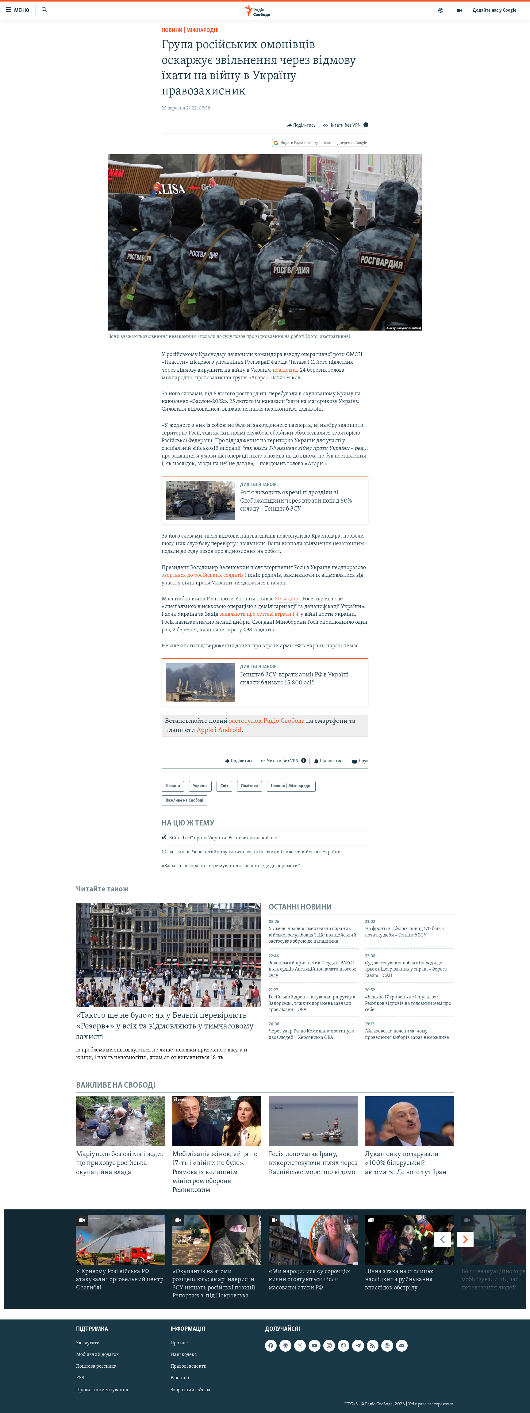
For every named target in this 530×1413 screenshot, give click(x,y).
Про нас (179, 1343)
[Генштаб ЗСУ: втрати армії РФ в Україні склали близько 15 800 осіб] (200, 682)
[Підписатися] (402, 1345)
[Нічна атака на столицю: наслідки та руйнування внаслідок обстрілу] (409, 1240)
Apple (205, 730)
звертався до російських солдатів (203, 575)
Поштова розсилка (96, 1366)
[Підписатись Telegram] (358, 1345)
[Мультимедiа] (459, 10)
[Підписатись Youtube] (314, 1345)
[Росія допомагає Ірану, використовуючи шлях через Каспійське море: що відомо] (313, 1121)
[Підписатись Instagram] (329, 1345)
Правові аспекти (189, 1366)
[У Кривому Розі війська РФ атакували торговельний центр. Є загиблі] (120, 1240)
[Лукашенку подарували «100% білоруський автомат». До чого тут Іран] (409, 1121)
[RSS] (372, 1345)
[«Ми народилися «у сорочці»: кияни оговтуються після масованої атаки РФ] (313, 1240)
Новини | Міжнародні (190, 30)
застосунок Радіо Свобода (267, 721)
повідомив (286, 370)
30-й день (287, 599)
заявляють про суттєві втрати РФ (259, 614)
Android (229, 730)
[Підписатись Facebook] (271, 1345)
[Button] (301, 125)
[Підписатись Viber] (343, 1345)
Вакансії (180, 1378)
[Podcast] (387, 1345)
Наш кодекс (184, 1354)
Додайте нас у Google (495, 10)
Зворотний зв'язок (191, 1389)
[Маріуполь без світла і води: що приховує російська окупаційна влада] (120, 1121)
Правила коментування (102, 1389)
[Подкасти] (441, 10)
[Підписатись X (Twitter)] (300, 1345)
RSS (80, 1378)
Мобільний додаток (97, 1354)
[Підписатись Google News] (285, 1345)
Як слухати (88, 1343)
